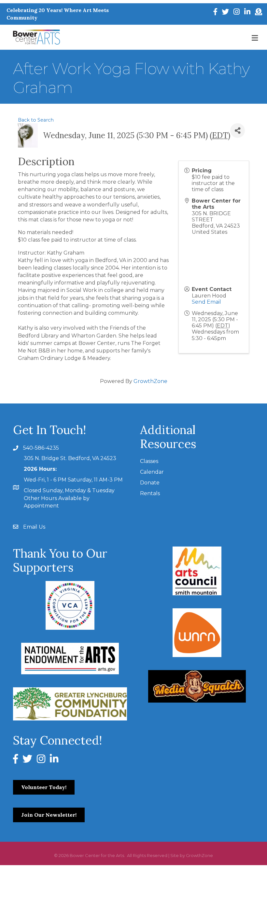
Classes (149, 461)
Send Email (206, 302)
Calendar (152, 472)
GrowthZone (150, 381)
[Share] (237, 130)
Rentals (150, 493)
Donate (150, 483)
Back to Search (36, 120)
